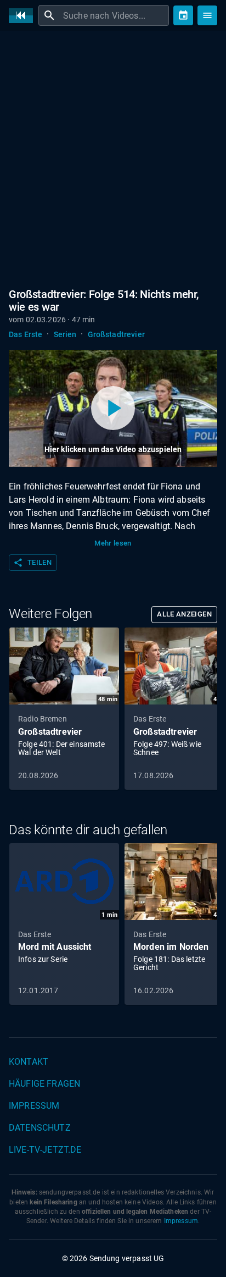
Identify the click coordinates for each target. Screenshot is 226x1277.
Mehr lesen (113, 543)
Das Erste (25, 334)
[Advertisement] (113, 157)
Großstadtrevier (116, 334)
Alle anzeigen (184, 614)
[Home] (23, 15)
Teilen (32, 563)
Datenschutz (40, 1127)
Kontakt (28, 1061)
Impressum (34, 1105)
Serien (65, 334)
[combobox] (114, 15)
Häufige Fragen (44, 1083)
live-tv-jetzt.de (45, 1149)
